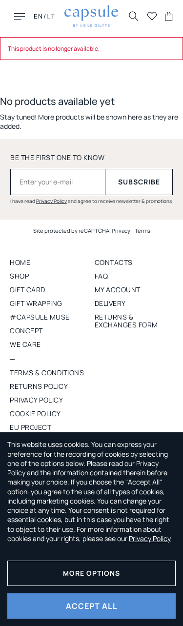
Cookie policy (35, 413)
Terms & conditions (47, 372)
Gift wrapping (36, 303)
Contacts (114, 262)
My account (118, 289)
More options (91, 573)
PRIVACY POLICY (36, 399)
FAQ (101, 276)
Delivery (110, 303)
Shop (19, 276)
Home (20, 262)
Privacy (121, 230)
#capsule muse (40, 317)
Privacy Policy (51, 201)
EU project (30, 427)
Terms (142, 230)
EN (38, 16)
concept (26, 330)
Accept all (92, 606)
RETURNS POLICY (39, 386)
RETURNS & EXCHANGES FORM (126, 320)
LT (51, 16)
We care (25, 344)
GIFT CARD (27, 289)
